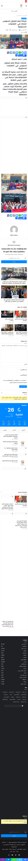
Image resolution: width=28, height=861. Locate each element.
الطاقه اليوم (18, 15)
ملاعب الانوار (23, 684)
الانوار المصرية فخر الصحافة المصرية (10, 461)
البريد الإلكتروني (23, 369)
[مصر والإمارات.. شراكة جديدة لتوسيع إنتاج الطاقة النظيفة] (7, 327)
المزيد (25, 661)
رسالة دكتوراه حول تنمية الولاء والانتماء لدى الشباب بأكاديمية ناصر (10, 455)
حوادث (24, 668)
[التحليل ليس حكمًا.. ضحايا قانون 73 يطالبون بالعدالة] (21, 327)
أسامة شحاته (11, 692)
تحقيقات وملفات (22, 666)
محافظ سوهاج (5, 699)
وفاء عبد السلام (16, 701)
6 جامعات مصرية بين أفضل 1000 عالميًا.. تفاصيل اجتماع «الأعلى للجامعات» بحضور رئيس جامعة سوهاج (7, 506)
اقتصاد (24, 650)
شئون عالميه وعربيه (22, 670)
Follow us (25, 816)
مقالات (24, 681)
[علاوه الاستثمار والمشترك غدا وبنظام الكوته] (22, 450)
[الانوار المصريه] (21, 6)
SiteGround (14, 846)
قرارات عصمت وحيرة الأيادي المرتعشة (21, 319)
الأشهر (23, 430)
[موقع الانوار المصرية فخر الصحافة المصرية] (22, 443)
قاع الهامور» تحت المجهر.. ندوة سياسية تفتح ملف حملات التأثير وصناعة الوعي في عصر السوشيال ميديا (7, 623)
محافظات (24, 679)
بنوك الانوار (23, 664)
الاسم (25, 364)
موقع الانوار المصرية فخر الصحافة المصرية (10, 442)
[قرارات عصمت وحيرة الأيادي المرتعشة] (21, 314)
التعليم (24, 655)
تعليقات (5, 430)
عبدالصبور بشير (6, 696)
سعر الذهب (18, 696)
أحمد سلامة (24, 692)
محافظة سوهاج (12, 699)
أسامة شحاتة (18, 692)
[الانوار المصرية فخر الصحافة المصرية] (22, 462)
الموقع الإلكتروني (23, 375)
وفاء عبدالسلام (23, 701)
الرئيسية (24, 15)
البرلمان (24, 653)
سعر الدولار (24, 696)
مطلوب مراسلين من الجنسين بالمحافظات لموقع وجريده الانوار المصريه (10, 436)
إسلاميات (24, 646)
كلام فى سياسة (23, 677)
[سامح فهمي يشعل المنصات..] (7, 314)
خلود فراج (6, 694)
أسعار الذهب (5, 692)
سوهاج (12, 696)
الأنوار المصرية (23, 694)
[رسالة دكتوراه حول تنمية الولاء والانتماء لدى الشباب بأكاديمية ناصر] (22, 456)
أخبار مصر (24, 644)
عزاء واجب (24, 699)
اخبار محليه (23, 648)
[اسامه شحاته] (14, 11)
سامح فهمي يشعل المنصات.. (9, 319)
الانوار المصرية (16, 694)
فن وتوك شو (23, 675)
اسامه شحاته (22, 30)
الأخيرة (14, 430)
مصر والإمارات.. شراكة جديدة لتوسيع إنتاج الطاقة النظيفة (7, 333)
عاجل (25, 672)
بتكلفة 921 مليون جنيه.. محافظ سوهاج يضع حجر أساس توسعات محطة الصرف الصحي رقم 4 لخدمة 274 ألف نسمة (21, 524)
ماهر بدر (18, 699)
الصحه (24, 657)
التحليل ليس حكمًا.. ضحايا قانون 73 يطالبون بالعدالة (21, 333)
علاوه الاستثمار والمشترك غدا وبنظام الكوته (11, 449)
